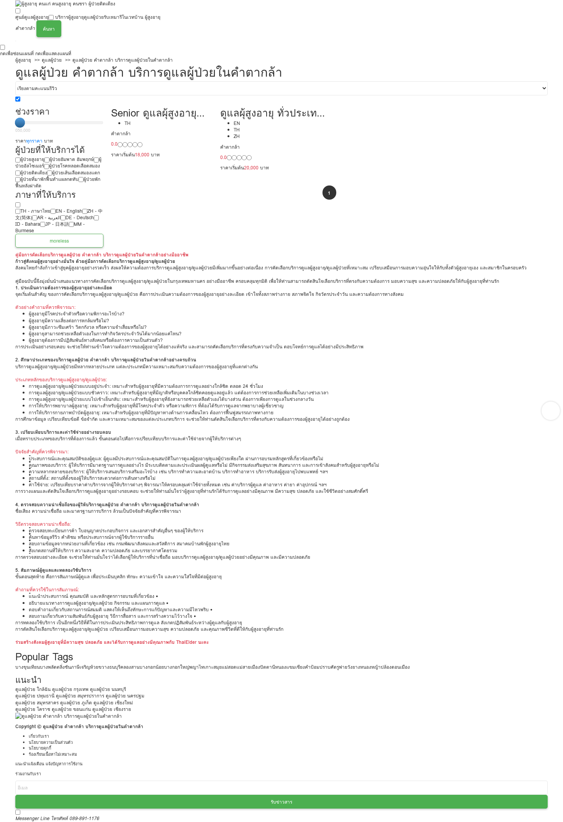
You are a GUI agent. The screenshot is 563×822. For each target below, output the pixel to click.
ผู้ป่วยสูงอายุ (32, 159)
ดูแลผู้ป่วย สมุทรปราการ (80, 695)
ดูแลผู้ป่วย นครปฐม (125, 695)
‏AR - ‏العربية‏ (49, 217)
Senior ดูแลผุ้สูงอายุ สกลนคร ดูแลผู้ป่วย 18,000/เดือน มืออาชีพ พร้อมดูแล (159, 113)
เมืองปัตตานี (262, 667)
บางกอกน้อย (151, 667)
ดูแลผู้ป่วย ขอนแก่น (71, 709)
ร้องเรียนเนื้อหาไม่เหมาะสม (53, 754)
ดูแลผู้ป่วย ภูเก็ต (76, 702)
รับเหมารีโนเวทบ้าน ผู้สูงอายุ (132, 17)
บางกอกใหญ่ (176, 667)
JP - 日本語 (57, 224)
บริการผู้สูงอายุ (69, 17)
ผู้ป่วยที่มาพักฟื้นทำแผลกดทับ (49, 179)
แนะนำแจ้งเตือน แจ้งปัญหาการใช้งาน (48, 764)
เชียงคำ (303, 667)
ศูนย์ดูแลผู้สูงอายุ (32, 17)
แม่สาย (243, 667)
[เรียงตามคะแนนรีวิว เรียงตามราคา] (281, 88)
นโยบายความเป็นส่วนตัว (51, 742)
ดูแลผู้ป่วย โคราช (32, 709)
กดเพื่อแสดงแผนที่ (53, 53)
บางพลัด (48, 667)
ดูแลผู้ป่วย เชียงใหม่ (113, 702)
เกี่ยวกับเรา (39, 736)
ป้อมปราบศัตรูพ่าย (329, 667)
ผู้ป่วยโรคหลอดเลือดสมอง (74, 165)
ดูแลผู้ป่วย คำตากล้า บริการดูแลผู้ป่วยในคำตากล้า (122, 60)
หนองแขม (285, 667)
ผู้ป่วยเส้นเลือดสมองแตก (76, 172)
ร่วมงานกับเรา (28, 774)
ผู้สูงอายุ (23, 60)
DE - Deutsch (79, 217)
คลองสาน (129, 667)
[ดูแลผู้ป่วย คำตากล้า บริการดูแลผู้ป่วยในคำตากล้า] (68, 715)
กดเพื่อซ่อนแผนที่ (17, 53)
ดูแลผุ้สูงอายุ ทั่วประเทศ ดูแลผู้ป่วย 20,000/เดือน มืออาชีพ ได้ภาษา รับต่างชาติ (271, 113)
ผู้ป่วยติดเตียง (33, 172)
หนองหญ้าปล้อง (375, 667)
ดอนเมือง (400, 667)
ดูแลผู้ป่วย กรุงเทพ (70, 689)
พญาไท (196, 667)
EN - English (69, 211)
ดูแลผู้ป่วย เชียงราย (111, 709)
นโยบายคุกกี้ (40, 748)
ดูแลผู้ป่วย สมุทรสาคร (37, 702)
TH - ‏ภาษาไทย (35, 211)
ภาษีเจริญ (80, 667)
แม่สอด (229, 667)
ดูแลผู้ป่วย (94, 17)
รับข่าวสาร (281, 802)
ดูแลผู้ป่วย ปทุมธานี (34, 695)
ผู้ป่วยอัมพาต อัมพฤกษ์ (71, 159)
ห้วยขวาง (99, 667)
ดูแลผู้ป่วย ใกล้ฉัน (33, 689)
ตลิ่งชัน (64, 667)
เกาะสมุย (213, 667)
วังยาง (353, 667)
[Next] (551, 411)
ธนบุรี (114, 667)
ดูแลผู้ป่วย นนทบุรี (108, 689)
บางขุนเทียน (27, 667)
